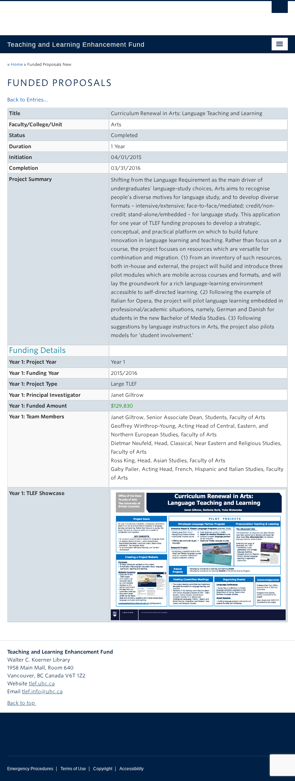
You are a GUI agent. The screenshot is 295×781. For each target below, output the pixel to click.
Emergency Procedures (30, 768)
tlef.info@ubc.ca (42, 691)
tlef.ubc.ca (42, 683)
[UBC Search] (280, 9)
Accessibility (131, 768)
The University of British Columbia (126, 14)
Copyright (102, 768)
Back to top (21, 703)
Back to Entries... (27, 100)
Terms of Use (73, 768)
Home (17, 64)
